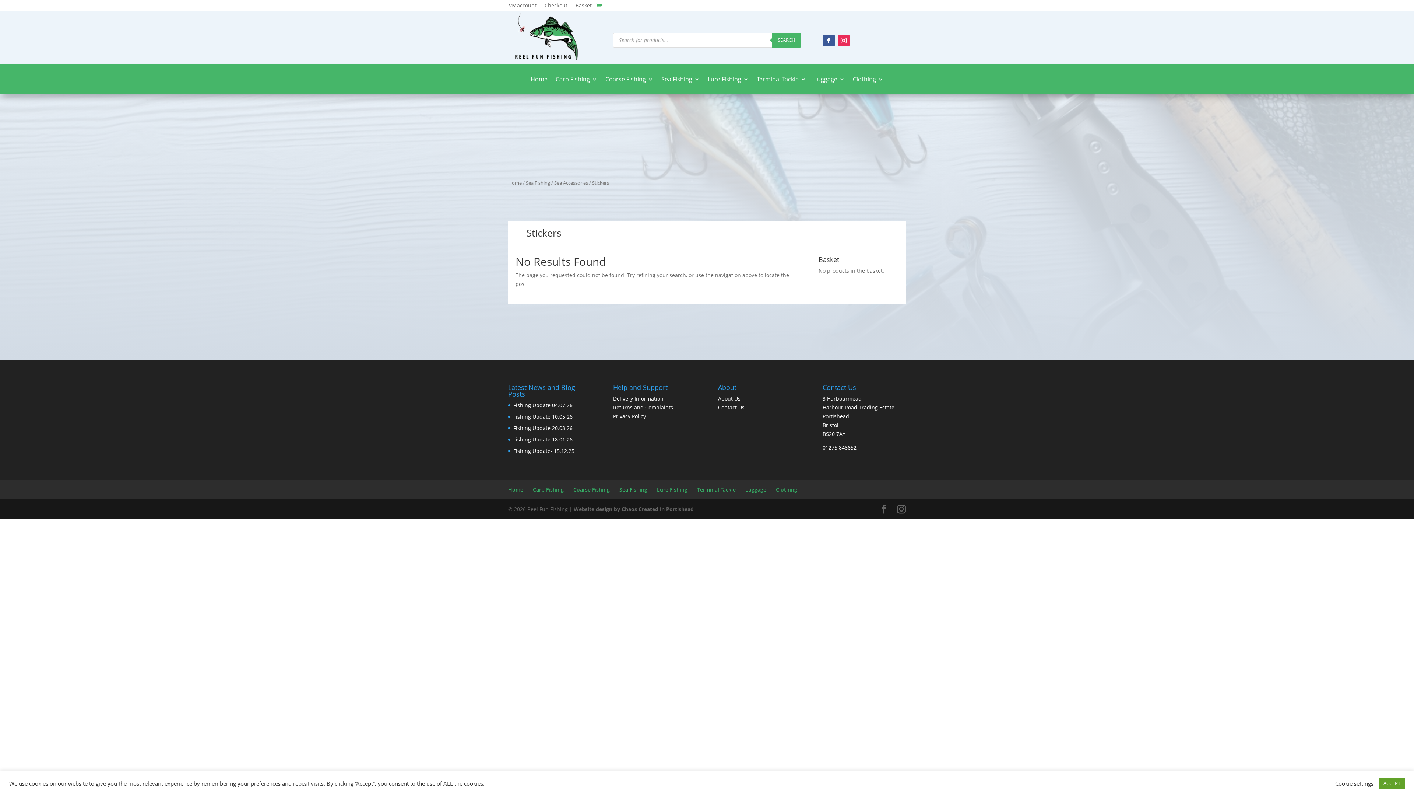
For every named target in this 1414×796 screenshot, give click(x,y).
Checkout (556, 6)
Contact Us (731, 407)
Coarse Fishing (625, 79)
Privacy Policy (629, 416)
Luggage (825, 79)
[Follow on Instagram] (844, 40)
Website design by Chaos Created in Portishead (634, 509)
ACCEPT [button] (1391, 783)
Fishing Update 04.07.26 (543, 405)
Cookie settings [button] (1354, 783)
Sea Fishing (676, 79)
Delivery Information (638, 398)
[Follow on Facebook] (829, 40)
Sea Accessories (571, 182)
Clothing (864, 79)
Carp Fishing (573, 79)
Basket (584, 6)
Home (539, 79)
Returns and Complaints (643, 407)
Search (786, 39)
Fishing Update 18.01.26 (543, 439)
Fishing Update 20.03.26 (543, 428)
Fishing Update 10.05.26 (543, 416)
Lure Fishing (724, 79)
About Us (729, 398)
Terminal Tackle (778, 79)
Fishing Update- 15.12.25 (543, 450)
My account (522, 6)
